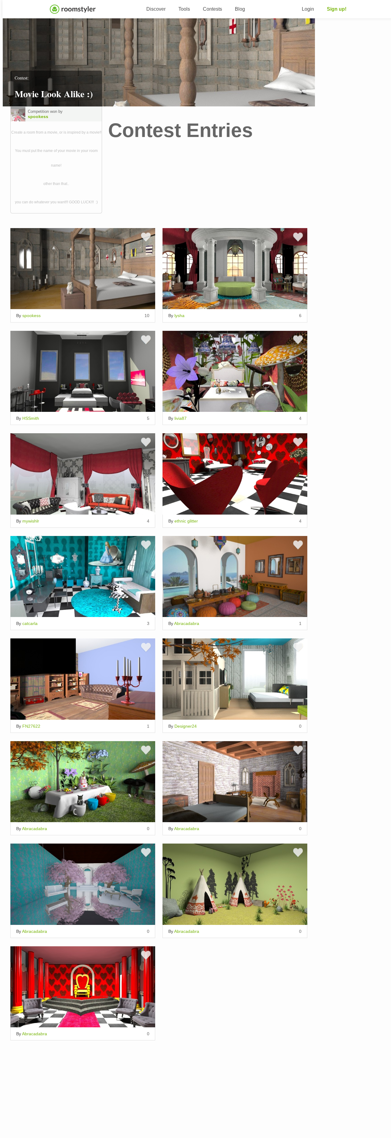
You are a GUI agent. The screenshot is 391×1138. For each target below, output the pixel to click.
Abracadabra (186, 623)
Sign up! (336, 9)
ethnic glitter (186, 521)
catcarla (30, 623)
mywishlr (30, 521)
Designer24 (185, 726)
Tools (184, 9)
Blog (240, 9)
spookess (38, 116)
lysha (179, 315)
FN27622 (31, 726)
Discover (156, 9)
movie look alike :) (54, 93)
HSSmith (30, 418)
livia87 (180, 418)
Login (308, 9)
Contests (212, 9)
